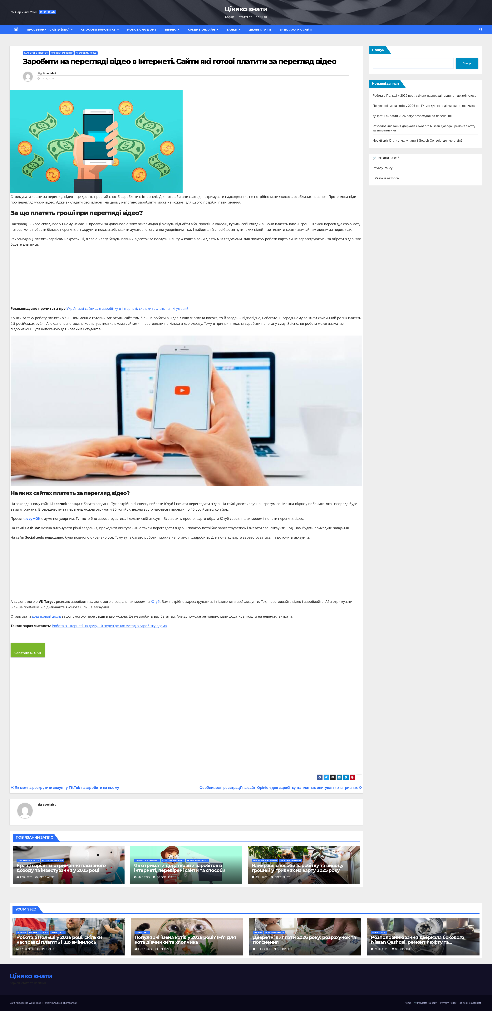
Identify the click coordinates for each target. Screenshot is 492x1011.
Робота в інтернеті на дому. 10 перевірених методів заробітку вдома (109, 625)
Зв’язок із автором (470, 1002)
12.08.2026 (27, 949)
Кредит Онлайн (202, 29)
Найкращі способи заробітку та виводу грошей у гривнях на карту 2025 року (297, 868)
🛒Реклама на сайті (387, 158)
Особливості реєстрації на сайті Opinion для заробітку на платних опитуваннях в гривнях (279, 788)
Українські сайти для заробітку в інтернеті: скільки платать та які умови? (127, 308)
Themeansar (69, 1002)
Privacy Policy (383, 168)
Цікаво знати (246, 9)
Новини (21, 932)
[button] (480, 29)
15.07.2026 (263, 949)
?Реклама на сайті (296, 29)
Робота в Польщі (38, 932)
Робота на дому (142, 29)
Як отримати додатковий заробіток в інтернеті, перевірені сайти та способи (179, 868)
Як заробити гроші (86, 53)
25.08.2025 (382, 949)
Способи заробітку (99, 29)
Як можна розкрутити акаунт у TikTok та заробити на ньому (66, 788)
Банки (232, 29)
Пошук (378, 50)
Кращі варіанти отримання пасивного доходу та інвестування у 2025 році (61, 868)
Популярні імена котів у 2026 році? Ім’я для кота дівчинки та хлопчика (424, 105)
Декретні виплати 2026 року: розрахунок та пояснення (412, 116)
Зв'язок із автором (386, 178)
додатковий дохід (46, 616)
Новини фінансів (274, 932)
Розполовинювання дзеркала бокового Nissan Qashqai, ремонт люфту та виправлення (417, 942)
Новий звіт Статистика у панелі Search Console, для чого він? (418, 140)
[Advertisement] (186, 278)
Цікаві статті (260, 29)
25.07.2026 (145, 949)
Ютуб (155, 601)
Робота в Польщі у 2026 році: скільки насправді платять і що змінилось (424, 95)
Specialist (49, 73)
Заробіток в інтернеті (36, 53)
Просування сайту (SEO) (49, 29)
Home (408, 1002)
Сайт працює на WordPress (26, 1002)
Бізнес (171, 29)
